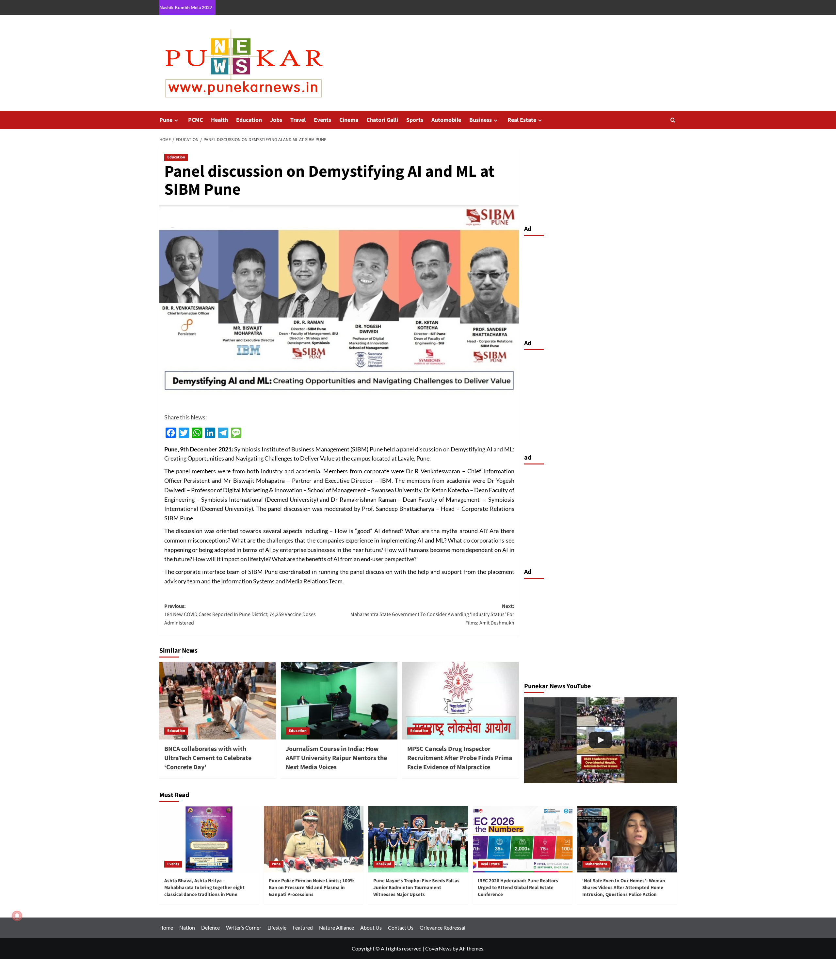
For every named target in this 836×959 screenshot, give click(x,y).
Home (166, 927)
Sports (414, 120)
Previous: (240, 614)
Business (480, 120)
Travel (298, 120)
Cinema (348, 120)
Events (322, 120)
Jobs (276, 120)
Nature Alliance (336, 927)
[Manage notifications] (17, 916)
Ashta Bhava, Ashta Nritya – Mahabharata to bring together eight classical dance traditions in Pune (204, 887)
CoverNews (438, 948)
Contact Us (400, 927)
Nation (187, 927)
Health (219, 120)
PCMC (195, 120)
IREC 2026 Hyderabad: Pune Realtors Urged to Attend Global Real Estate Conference (518, 887)
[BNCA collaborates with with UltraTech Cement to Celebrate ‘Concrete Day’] (217, 701)
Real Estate (521, 120)
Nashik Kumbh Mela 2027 (185, 7)
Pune (165, 120)
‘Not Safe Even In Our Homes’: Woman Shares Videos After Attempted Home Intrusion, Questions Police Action (623, 887)
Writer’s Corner (243, 927)
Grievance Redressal (442, 927)
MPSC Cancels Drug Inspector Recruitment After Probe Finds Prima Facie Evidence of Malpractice (459, 758)
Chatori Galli (382, 120)
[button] (673, 120)
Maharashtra (596, 864)
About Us (371, 927)
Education (249, 120)
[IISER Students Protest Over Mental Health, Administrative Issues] (600, 740)
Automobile (446, 120)
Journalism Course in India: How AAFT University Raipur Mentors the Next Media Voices (336, 758)
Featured (303, 927)
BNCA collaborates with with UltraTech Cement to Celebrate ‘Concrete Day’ (207, 758)
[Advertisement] (600, 286)
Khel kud (383, 864)
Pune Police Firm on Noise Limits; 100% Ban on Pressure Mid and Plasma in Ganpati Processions (311, 887)
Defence (210, 927)
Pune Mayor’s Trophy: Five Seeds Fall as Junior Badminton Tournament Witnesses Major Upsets (416, 887)
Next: (432, 614)
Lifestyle (276, 927)
